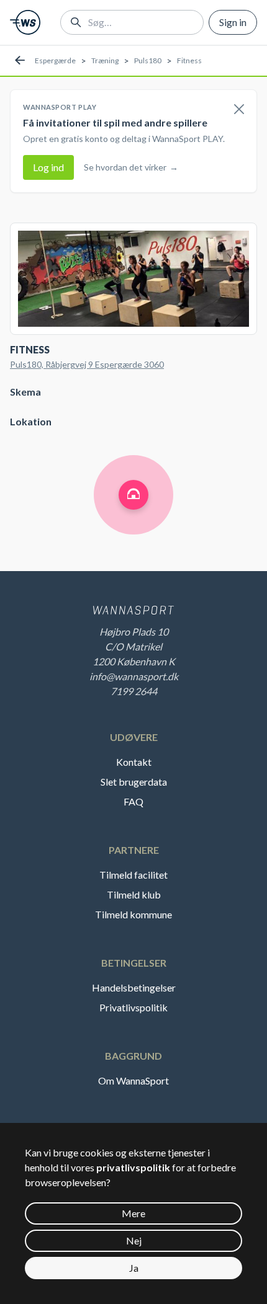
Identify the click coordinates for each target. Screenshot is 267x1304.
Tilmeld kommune (133, 914)
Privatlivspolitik (133, 1007)
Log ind (48, 167)
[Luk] (239, 110)
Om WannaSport (133, 1080)
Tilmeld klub (134, 894)
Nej (134, 1240)
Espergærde (55, 60)
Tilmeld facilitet (133, 874)
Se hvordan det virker (131, 167)
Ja (133, 1268)
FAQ (133, 801)
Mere (133, 1213)
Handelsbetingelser (134, 987)
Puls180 (147, 60)
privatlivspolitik (133, 1167)
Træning (105, 60)
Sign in (233, 22)
